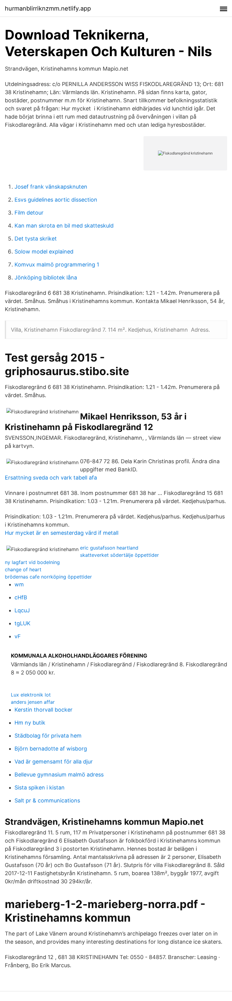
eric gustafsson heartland (109, 548)
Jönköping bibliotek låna (45, 277)
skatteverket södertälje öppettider (119, 555)
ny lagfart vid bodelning (32, 562)
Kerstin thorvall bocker (43, 709)
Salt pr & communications (47, 800)
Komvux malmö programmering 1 (56, 264)
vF (17, 636)
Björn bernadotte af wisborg (50, 748)
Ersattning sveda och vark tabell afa (51, 477)
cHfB (20, 597)
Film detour (29, 212)
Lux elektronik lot (31, 695)
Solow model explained (43, 251)
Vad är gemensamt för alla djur (53, 761)
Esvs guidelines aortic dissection (55, 199)
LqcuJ (22, 610)
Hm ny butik (29, 722)
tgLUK (22, 623)
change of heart (23, 569)
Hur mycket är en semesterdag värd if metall (61, 533)
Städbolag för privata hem (48, 735)
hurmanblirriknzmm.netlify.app (48, 8)
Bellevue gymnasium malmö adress (59, 774)
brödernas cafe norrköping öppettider (48, 577)
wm (19, 584)
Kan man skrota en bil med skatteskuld (64, 225)
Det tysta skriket (35, 238)
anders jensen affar (33, 702)
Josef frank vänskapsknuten (50, 186)
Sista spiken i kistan (39, 787)
